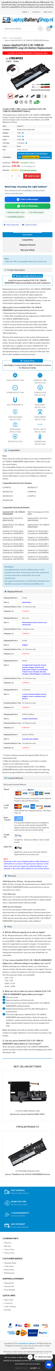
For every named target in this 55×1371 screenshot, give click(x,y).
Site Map (7, 1310)
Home (5, 38)
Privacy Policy (9, 1253)
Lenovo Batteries (15, 38)
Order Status (9, 1266)
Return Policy (9, 1270)
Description (27, 235)
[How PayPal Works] (38, 1332)
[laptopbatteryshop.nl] (27, 22)
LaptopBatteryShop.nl (27, 1343)
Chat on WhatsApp (29, 206)
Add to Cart (33, 176)
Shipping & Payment (27, 245)
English (24, 12)
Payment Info (9, 1286)
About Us (7, 1243)
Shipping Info (9, 1283)
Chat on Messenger (29, 199)
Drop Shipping (9, 1290)
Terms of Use (9, 1249)
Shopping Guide (10, 1263)
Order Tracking (10, 1306)
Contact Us (36, 12)
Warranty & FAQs (28, 250)
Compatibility (27, 240)
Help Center (47, 12)
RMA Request (9, 1273)
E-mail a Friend (31, 225)
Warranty (7, 1246)
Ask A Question (12, 225)
